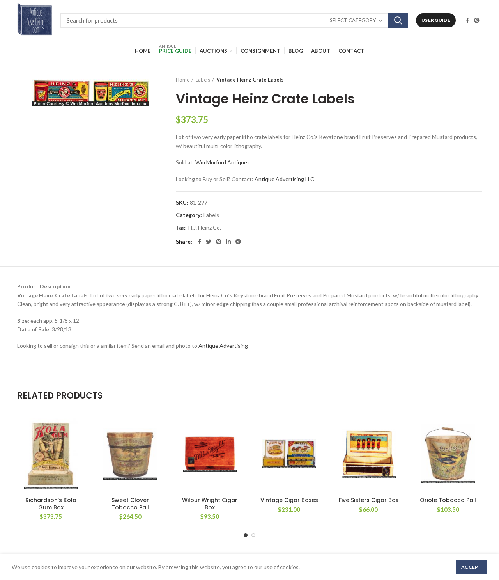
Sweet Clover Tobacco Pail (130, 503)
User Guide (435, 20)
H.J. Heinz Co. (204, 227)
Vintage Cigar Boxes (289, 499)
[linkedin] (228, 242)
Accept (471, 567)
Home (182, 80)
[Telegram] (238, 242)
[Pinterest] (477, 20)
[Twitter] (208, 242)
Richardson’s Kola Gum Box (50, 503)
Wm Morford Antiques (222, 162)
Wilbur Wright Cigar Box (209, 503)
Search (398, 20)
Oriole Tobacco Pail (448, 499)
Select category (353, 20)
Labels (203, 80)
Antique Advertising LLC (284, 179)
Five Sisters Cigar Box (368, 499)
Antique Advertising (223, 345)
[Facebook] (468, 20)
